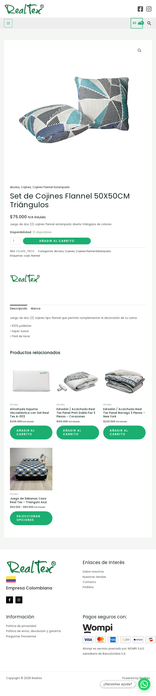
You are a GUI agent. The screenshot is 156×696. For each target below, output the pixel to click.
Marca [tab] (35, 309)
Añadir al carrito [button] (25, 432)
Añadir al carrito (56, 241)
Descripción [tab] (18, 309)
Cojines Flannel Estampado (51, 187)
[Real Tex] (25, 278)
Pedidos (88, 587)
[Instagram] (149, 9)
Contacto (89, 582)
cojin (27, 255)
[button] (149, 23)
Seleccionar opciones (28, 518)
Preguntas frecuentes (21, 636)
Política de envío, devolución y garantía (33, 631)
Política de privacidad (21, 626)
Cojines (26, 187)
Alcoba (15, 187)
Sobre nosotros (93, 572)
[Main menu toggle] (8, 23)
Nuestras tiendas (94, 577)
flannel (35, 255)
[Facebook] (140, 9)
